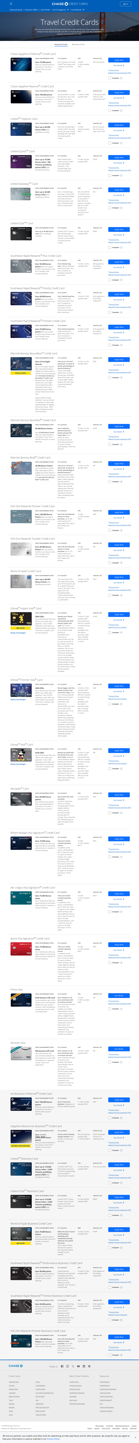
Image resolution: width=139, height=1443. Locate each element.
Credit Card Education (107, 1407)
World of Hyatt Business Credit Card (31, 1223)
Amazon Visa (18, 1042)
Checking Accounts (76, 1386)
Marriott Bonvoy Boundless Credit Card (34, 353)
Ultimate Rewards (106, 1400)
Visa (37, 1400)
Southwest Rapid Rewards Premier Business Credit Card (43, 1295)
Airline (11, 1411)
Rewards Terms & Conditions (117, 627)
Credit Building (40, 1386)
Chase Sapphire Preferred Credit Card (33, 54)
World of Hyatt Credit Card (26, 571)
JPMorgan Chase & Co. (122, 1426)
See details (119, 65)
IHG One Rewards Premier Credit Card (33, 506)
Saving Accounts (75, 1389)
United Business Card (24, 1158)
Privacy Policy (53, 1439)
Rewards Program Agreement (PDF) (119, 73)
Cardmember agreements (108, 1389)
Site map (125, 1428)
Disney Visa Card (22, 744)
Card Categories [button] (61, 9)
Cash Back (12, 1393)
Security (97, 1428)
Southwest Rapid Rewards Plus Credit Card (36, 255)
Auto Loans (73, 1400)
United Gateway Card (24, 183)
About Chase (99, 1426)
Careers (134, 1426)
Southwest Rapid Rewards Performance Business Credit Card (46, 1263)
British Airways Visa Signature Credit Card (35, 832)
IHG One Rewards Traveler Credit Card (33, 538)
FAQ (101, 1404)
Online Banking (105, 1382)
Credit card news (105, 1393)
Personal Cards (61, 44)
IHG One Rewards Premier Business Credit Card (38, 1331)
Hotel (10, 1415)
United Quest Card (23, 151)
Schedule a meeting (106, 1411)
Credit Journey (74, 1382)
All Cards (11, 1386)
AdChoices (133, 1428)
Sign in (127, 4)
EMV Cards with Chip (42, 1407)
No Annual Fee (40, 1389)
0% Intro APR (40, 1396)
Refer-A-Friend (40, 1411)
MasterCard (39, 1404)
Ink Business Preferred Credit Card (31, 1093)
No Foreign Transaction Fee (44, 1393)
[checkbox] (113, 78)
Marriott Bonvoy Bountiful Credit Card (33, 420)
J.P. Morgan (109, 1426)
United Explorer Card (24, 119)
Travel (11, 1400)
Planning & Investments (77, 1404)
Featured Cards (17, 9)
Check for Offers (32, 9)
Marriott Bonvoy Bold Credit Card (30, 457)
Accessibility (116, 1428)
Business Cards (78, 44)
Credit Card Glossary (106, 1396)
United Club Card (22, 223)
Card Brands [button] (78, 9)
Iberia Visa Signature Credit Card (30, 938)
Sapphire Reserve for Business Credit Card (36, 1126)
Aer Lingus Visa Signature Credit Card (33, 887)
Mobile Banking (105, 1386)
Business (12, 1404)
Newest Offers (13, 1389)
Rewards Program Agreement (117, 1315)
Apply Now (122, 60)
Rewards (11, 1407)
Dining (38, 1382)
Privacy (90, 1428)
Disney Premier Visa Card (27, 680)
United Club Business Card (27, 1191)
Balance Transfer (14, 1396)
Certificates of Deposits (77, 1393)
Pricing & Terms (114, 70)
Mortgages (73, 1396)
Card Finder (46, 9)
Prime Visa (17, 989)
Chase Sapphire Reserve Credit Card (32, 86)
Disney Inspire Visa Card (26, 608)
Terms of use (106, 1428)
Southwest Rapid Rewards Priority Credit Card (38, 288)
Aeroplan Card (20, 788)
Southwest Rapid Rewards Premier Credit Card (38, 321)
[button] (135, 1437)
